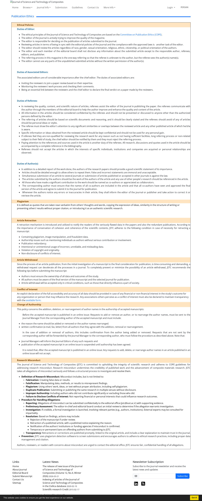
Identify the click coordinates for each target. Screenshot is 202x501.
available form (33, 300)
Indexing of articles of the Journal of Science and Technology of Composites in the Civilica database (63, 483)
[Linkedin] (136, 484)
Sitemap (17, 482)
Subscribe (182, 476)
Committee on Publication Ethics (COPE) (141, 34)
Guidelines (77, 7)
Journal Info (43, 7)
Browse (27, 7)
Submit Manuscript (22, 476)
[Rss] (143, 484)
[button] (74, 498)
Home (15, 7)
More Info (109, 7)
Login (170, 7)
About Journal (20, 469)
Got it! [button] (194, 498)
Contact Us (93, 7)
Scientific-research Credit (56, 489)
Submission (61, 7)
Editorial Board (20, 472)
